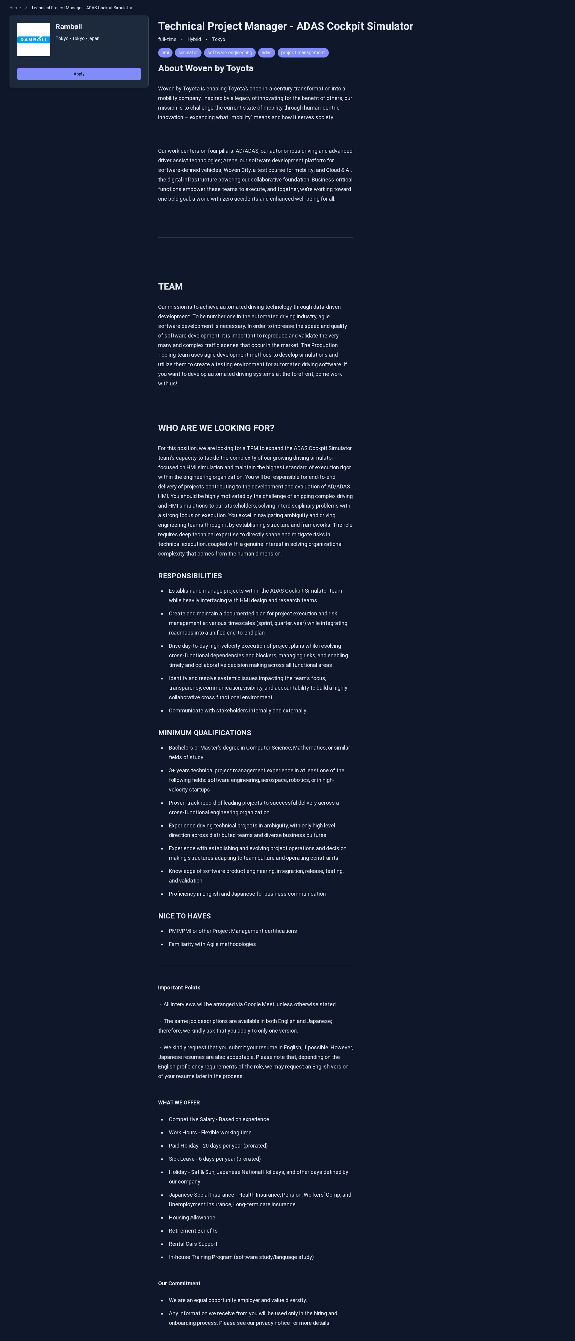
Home (15, 7)
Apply (79, 74)
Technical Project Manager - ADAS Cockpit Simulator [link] (81, 7)
